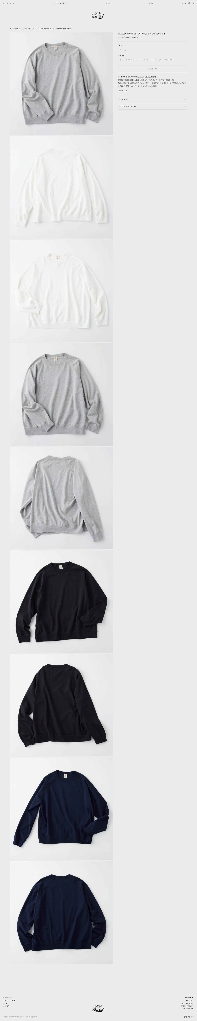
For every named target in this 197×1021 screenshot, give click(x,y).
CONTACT (190, 1000)
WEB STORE (7, 998)
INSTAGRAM (189, 998)
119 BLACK (157, 60)
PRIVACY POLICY (187, 1006)
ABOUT (6, 1006)
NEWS (5, 1003)
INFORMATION (188, 1009)
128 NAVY (170, 60)
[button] (8, 3)
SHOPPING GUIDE (187, 1003)
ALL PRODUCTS (16, 29)
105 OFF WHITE (127, 60)
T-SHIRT (27, 29)
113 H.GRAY (143, 60)
